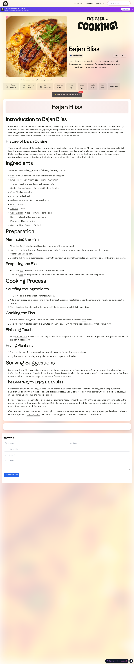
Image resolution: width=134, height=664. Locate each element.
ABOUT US (100, 3)
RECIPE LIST (78, 3)
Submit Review (12, 475)
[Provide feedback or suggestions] (131, 661)
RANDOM (89, 3)
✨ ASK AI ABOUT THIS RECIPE (67, 94)
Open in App (125, 9)
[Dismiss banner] (132, 9)
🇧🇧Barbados (76, 55)
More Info (114, 86)
